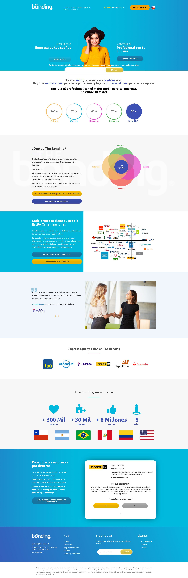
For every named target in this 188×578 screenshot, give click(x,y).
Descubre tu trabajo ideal (56, 201)
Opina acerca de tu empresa (57, 261)
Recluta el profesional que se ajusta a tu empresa (57, 194)
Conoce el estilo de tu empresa (56, 254)
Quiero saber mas (130, 59)
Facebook (147, 542)
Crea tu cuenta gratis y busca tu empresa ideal (51, 500)
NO (135, 506)
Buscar (114, 70)
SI (106, 506)
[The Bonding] (42, 7)
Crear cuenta (60, 59)
